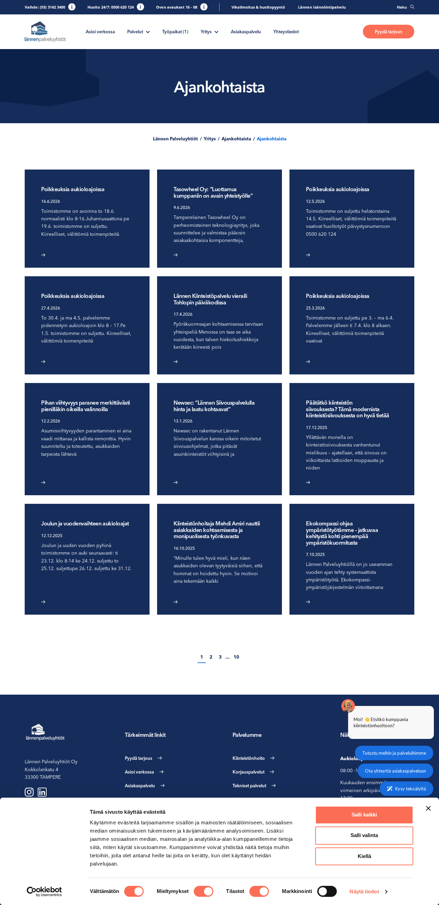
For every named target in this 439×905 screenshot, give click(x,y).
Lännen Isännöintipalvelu (322, 7)
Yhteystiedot (286, 31)
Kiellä (364, 856)
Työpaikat (175, 31)
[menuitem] (100, 32)
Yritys (206, 31)
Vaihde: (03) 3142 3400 (45, 7)
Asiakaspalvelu (246, 31)
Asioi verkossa (100, 31)
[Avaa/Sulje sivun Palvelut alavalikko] (147, 31)
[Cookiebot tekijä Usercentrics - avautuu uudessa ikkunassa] (44, 891)
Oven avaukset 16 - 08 (176, 7)
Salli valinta (364, 835)
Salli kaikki (364, 814)
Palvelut (135, 31)
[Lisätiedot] (71, 6)
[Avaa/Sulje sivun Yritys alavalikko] (216, 31)
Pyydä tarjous (388, 31)
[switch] (203, 891)
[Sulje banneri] (428, 808)
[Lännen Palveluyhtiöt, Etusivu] (45, 31)
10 (236, 657)
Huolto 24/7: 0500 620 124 (110, 7)
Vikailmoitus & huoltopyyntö (258, 7)
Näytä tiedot (364, 891)
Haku (402, 7)
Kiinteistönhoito (249, 758)
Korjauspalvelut (248, 772)
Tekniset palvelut (249, 785)
